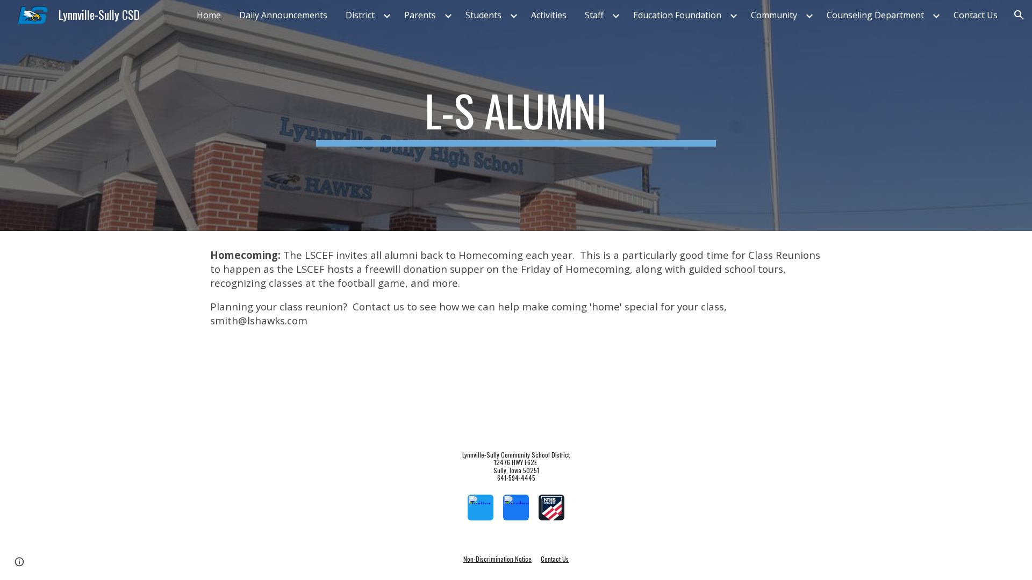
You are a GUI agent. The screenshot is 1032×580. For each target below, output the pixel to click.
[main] (516, 115)
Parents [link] (420, 15)
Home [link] (209, 15)
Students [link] (483, 15)
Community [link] (774, 15)
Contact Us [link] (976, 15)
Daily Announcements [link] (283, 15)
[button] (1019, 15)
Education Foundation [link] (677, 15)
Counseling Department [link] (875, 15)
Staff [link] (594, 15)
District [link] (360, 15)
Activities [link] (549, 15)
